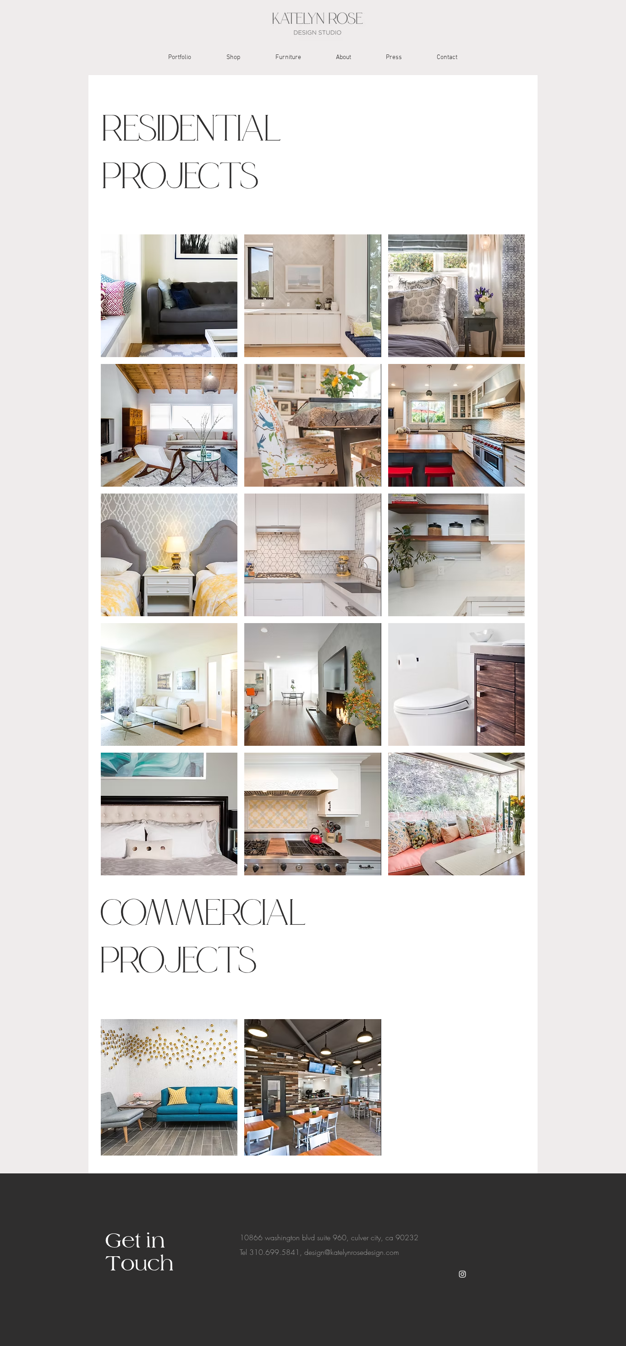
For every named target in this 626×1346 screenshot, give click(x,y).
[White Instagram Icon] (462, 1274)
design (314, 1252)
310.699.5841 (274, 1252)
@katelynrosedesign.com (361, 1252)
